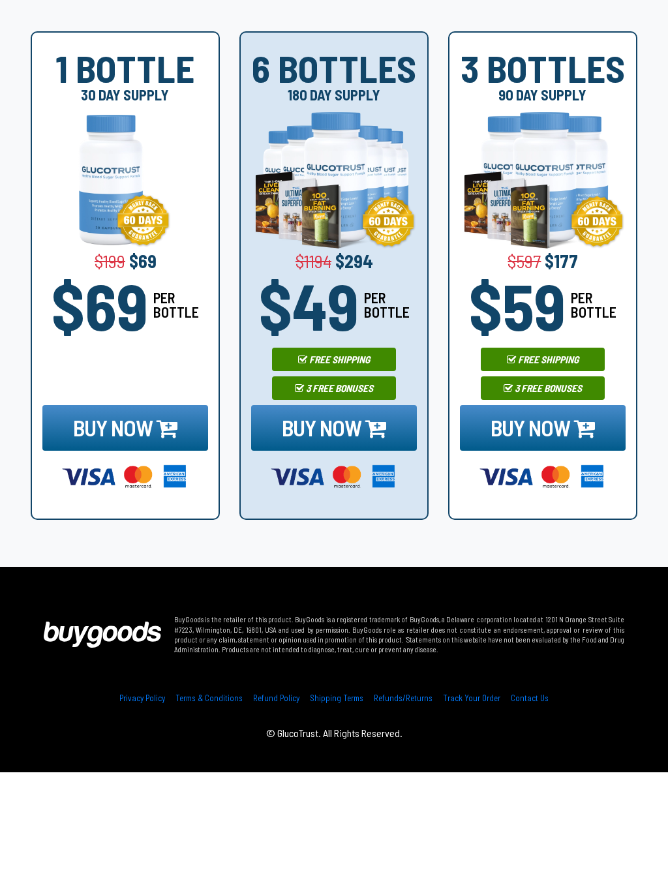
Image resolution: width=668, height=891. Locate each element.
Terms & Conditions (209, 698)
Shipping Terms (336, 698)
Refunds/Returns (403, 698)
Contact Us (530, 698)
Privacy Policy (142, 698)
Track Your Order (471, 698)
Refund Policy (276, 698)
